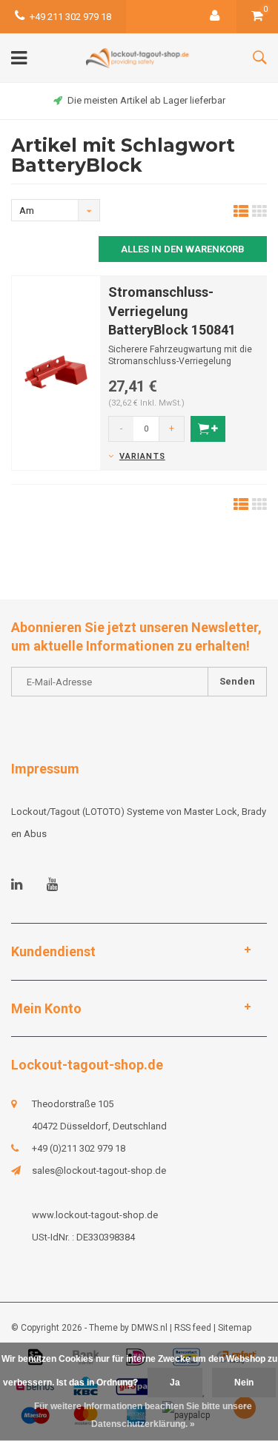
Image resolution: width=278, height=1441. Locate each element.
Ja (175, 1382)
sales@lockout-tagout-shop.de (99, 1170)
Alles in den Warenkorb (183, 249)
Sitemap (234, 1328)
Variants (142, 456)
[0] (257, 16)
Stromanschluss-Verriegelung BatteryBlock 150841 (172, 310)
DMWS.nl (149, 1328)
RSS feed (192, 1328)
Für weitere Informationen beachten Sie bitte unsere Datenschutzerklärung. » (143, 1415)
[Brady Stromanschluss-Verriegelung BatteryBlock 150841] (56, 371)
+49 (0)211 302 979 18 (78, 1148)
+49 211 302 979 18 (70, 16)
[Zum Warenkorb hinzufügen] (208, 429)
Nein (244, 1382)
